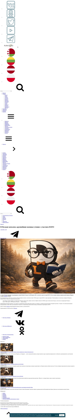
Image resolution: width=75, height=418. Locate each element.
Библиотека (7, 130)
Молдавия (7, 100)
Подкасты (7, 132)
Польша (6, 105)
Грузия (6, 102)
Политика (4, 108)
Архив (4, 393)
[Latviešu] (11, 73)
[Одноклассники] (11, 17)
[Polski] (11, 81)
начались (8, 306)
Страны (4, 152)
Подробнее (56, 415)
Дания (6, 103)
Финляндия (7, 106)
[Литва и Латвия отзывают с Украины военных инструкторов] (6, 363)
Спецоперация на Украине (8, 215)
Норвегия (6, 104)
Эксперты (7, 128)
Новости (4, 144)
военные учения (6, 336)
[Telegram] (11, 42)
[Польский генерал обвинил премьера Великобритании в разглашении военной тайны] (6, 386)
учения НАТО (5, 338)
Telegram (15, 308)
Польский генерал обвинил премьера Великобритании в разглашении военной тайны (16, 387)
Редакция (4, 395)
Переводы (7, 121)
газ (3, 220)
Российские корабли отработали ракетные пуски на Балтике (11, 376)
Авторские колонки (8, 127)
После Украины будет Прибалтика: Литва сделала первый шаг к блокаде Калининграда (16, 351)
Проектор (6, 131)
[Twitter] (11, 25)
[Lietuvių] (11, 64)
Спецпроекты (7, 129)
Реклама (4, 394)
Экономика (5, 109)
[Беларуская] (11, 56)
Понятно (61, 415)
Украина (6, 99)
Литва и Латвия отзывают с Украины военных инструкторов (11, 364)
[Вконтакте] (11, 8)
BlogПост (6, 123)
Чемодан (6, 126)
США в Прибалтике (6, 337)
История (4, 110)
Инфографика (7, 125)
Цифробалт (7, 124)
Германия (6, 101)
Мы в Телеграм (3, 238)
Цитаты (6, 133)
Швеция (6, 107)
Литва (4, 216)
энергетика (5, 221)
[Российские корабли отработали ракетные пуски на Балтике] (6, 375)
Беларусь (6, 98)
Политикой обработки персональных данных (43, 415)
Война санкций (5, 222)
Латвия (4, 217)
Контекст (4, 111)
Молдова (4, 218)
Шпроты (6, 122)
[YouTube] (11, 34)
